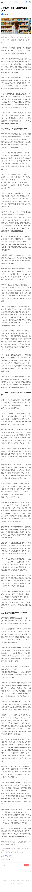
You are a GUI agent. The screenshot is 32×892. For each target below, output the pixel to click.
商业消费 (7, 859)
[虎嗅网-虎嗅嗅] (27, 2)
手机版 (17, 880)
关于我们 (4, 880)
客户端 (28, 880)
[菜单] (2, 2)
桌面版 (22, 880)
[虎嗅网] (16, 2)
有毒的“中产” (8, 856)
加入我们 (11, 880)
